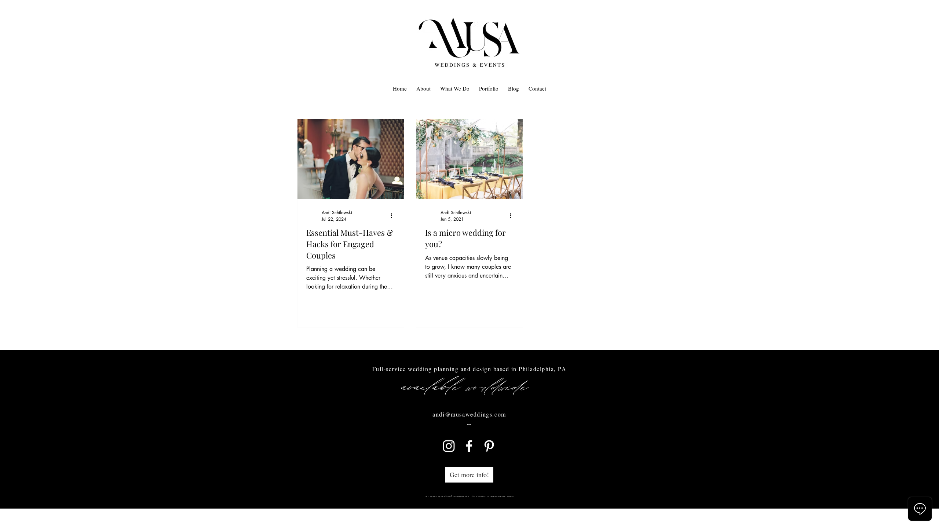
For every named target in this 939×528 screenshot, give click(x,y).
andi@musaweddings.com (469, 414)
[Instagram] (449, 446)
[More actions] (394, 215)
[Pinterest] (489, 446)
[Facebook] (469, 446)
